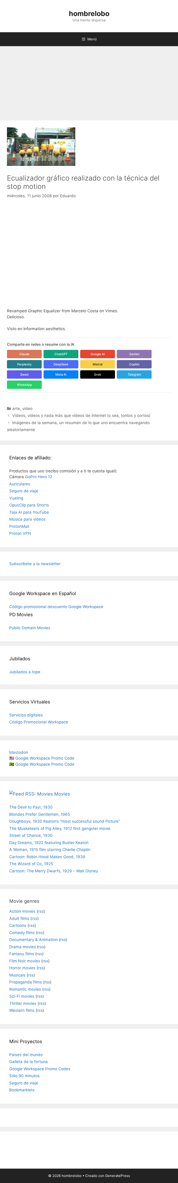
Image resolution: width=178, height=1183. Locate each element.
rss (41, 911)
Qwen (24, 374)
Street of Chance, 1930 (31, 835)
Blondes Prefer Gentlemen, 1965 (39, 814)
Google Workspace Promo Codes (39, 1069)
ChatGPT (60, 354)
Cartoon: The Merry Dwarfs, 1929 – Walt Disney (53, 871)
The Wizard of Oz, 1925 (31, 863)
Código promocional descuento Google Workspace (56, 606)
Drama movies (22, 946)
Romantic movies (25, 989)
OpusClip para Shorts (29, 505)
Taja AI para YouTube (29, 512)
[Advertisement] (89, 80)
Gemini (134, 354)
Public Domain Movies (29, 627)
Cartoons (17, 925)
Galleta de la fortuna (28, 1061)
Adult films (19, 918)
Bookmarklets (22, 1090)
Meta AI (61, 374)
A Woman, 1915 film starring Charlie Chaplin (49, 849)
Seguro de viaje (23, 491)
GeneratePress (117, 1175)
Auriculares (19, 484)
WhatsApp (24, 385)
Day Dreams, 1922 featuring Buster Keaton (49, 842)
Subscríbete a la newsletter (34, 563)
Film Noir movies (24, 961)
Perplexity (24, 364)
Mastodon (18, 752)
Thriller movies (22, 1003)
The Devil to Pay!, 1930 (31, 807)
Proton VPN (20, 533)
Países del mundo (26, 1054)
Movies (62, 794)
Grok (97, 374)
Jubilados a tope (24, 672)
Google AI (98, 354)
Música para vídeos (27, 519)
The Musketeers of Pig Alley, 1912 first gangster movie (59, 828)
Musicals (17, 975)
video (27, 408)
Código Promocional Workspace (38, 722)
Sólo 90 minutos (24, 1075)
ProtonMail (19, 526)
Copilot (134, 364)
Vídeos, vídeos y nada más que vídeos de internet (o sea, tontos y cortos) (81, 415)
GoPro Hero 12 (38, 476)
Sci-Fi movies (21, 996)
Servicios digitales (26, 715)
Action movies (22, 911)
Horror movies (22, 968)
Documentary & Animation (33, 939)
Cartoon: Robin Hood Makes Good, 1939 (47, 856)
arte (16, 408)
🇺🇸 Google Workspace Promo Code (41, 758)
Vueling (16, 498)
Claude (24, 354)
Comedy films (22, 932)
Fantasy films (21, 953)
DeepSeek (61, 364)
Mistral (97, 364)
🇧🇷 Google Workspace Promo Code (41, 764)
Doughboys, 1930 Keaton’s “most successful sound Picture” (64, 821)
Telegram (134, 374)
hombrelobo (89, 13)
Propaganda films (25, 982)
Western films (22, 1010)
